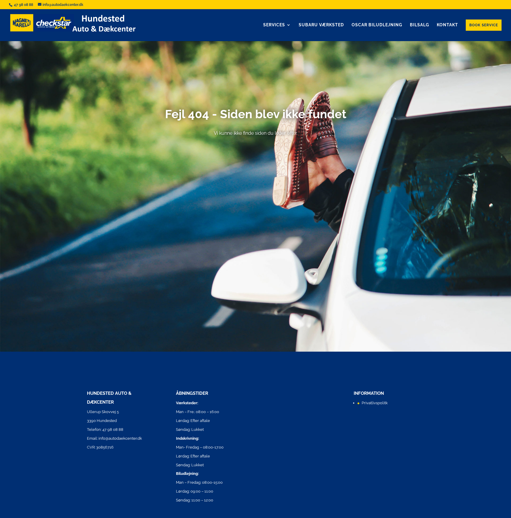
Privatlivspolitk (375, 403)
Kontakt (447, 25)
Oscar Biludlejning (377, 25)
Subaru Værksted (321, 25)
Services (274, 25)
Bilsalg (419, 25)
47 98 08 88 (24, 5)
